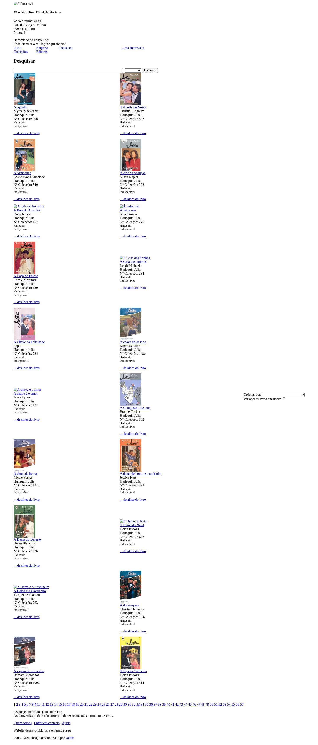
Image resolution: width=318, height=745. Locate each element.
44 (185, 704)
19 (77, 704)
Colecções (21, 51)
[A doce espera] (130, 602)
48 (203, 704)
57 (242, 704)
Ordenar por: (253, 394)
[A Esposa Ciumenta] (130, 668)
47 (198, 704)
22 (90, 704)
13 (51, 704)
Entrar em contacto (47, 723)
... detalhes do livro (27, 133)
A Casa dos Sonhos (133, 262)
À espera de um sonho (29, 671)
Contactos (65, 48)
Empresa (42, 48)
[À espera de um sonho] (24, 668)
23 (94, 704)
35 (146, 704)
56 (237, 704)
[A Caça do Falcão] (24, 273)
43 (181, 704)
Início (17, 48)
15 (60, 704)
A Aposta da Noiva (133, 107)
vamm (70, 738)
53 (224, 704)
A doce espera (129, 605)
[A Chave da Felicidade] (24, 339)
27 (112, 704)
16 (64, 704)
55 (233, 704)
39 (164, 704)
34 (142, 704)
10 (38, 704)
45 (190, 704)
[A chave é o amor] (27, 389)
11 (43, 704)
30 (125, 704)
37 (155, 704)
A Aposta (20, 107)
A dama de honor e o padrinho (140, 473)
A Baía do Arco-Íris (27, 210)
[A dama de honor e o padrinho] (130, 470)
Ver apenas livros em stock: (263, 399)
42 (177, 704)
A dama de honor (25, 473)
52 (220, 704)
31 (129, 704)
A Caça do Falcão (26, 276)
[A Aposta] (24, 104)
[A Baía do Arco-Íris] (29, 206)
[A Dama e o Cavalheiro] (31, 587)
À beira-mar (128, 210)
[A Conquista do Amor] (130, 405)
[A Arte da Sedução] (130, 170)
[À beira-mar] (130, 206)
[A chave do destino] (130, 339)
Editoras (41, 51)
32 (133, 704)
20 (82, 704)
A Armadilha (22, 173)
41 (172, 704)
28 (116, 704)
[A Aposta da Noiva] (130, 104)
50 (211, 704)
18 (73, 704)
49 (207, 704)
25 (103, 704)
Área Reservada (133, 48)
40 (168, 704)
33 (138, 704)
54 (229, 704)
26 (107, 704)
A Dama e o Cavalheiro (30, 591)
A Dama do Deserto (27, 539)
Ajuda (66, 723)
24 (99, 704)
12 (47, 704)
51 (216, 704)
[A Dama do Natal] (133, 521)
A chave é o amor (26, 393)
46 (194, 704)
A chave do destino (133, 342)
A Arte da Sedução (133, 173)
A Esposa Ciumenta (133, 671)
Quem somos (23, 723)
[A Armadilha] (24, 170)
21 (86, 704)
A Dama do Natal (132, 525)
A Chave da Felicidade (29, 342)
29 (120, 704)
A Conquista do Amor (135, 408)
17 (69, 704)
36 (151, 704)
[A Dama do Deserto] (24, 536)
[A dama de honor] (24, 470)
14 (56, 704)
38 (159, 704)
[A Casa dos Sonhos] (135, 258)
